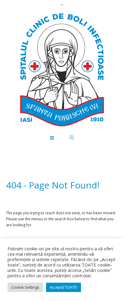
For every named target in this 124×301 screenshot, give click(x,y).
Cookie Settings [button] (25, 287)
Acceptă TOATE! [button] (63, 287)
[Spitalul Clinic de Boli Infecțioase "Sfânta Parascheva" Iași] (62, 69)
